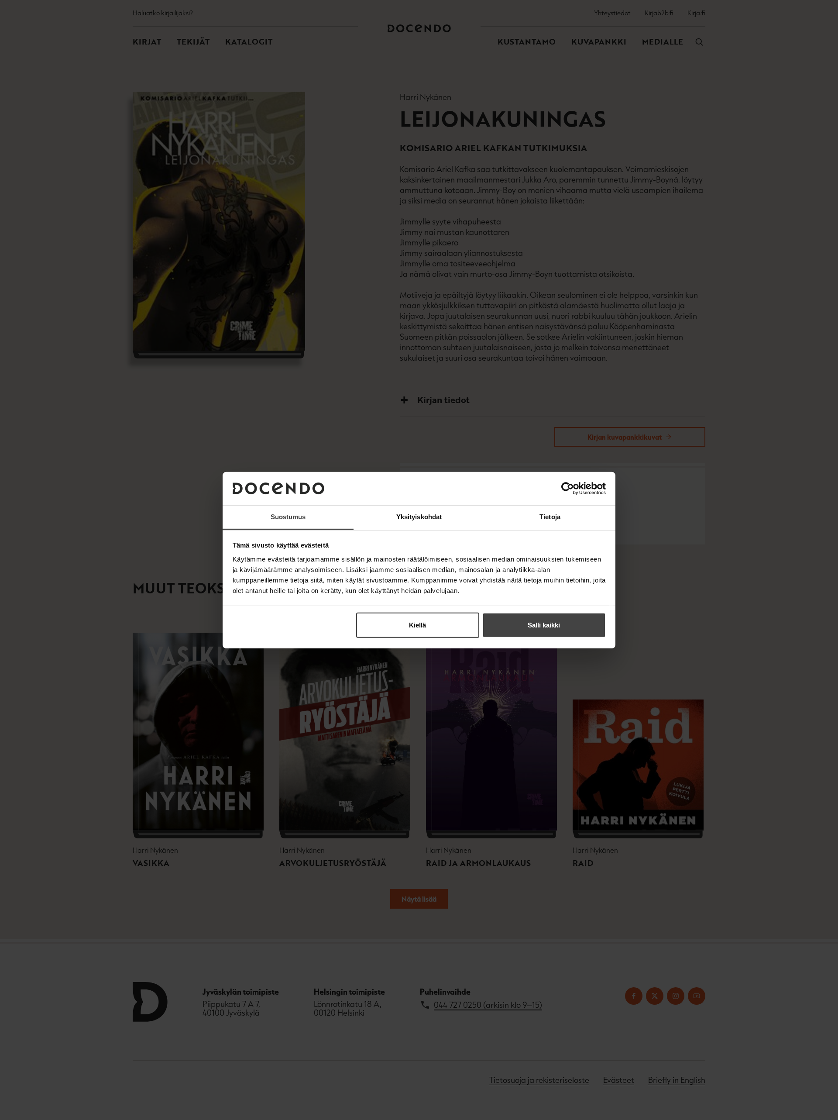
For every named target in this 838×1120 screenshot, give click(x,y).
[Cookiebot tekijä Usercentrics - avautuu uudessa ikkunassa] (567, 488)
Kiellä (417, 625)
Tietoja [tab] (549, 516)
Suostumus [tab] (288, 516)
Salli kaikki (544, 625)
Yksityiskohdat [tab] (419, 516)
